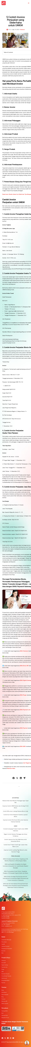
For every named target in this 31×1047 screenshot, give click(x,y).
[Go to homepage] (3, 3)
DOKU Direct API (24, 665)
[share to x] (17, 778)
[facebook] (2, 1038)
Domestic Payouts (5, 973)
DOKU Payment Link (25, 709)
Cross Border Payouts (6, 976)
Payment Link (4, 967)
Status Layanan (5, 1003)
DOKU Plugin (23, 695)
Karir (3, 1013)
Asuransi (3, 950)
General (22, 29)
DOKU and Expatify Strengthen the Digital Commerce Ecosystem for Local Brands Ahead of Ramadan (15, 866)
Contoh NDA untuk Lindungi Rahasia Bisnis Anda (15, 811)
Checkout (4, 960)
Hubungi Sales (5, 1015)
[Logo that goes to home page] (3, 908)
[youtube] (13, 1038)
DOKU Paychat (23, 728)
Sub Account (4, 978)
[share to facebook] (13, 778)
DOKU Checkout (24, 651)
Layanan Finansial (5, 946)
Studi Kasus (4, 992)
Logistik (3, 944)
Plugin (3, 969)
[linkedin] (8, 1038)
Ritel (2, 953)
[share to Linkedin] (21, 778)
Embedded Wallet (5, 980)
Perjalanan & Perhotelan (7, 948)
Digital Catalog (5, 965)
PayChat (3, 982)
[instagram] (10, 1038)
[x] (5, 1038)
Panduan (3, 999)
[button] (27, 3)
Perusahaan (4, 942)
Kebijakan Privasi (5, 1017)
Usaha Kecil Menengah (6, 939)
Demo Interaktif (5, 994)
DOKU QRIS (23, 746)
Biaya (3, 990)
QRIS (3, 971)
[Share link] (24, 778)
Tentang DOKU (5, 1011)
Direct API (4, 962)
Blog (3, 996)
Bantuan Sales (11, 768)
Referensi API (4, 1001)
